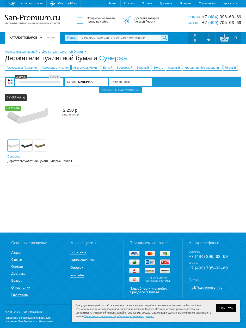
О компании (207, 3)
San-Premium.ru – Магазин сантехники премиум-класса (32, 20)
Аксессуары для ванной (21, 51)
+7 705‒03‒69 (208, 268)
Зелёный (143, 67)
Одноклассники (82, 260)
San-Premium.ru (27, 321)
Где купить (230, 3)
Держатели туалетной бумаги (62, 51)
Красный (174, 67)
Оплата (147, 3)
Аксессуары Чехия (85, 67)
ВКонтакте (78, 252)
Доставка (166, 3)
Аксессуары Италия (55, 67)
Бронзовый (124, 67)
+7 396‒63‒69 (208, 256)
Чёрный (230, 67)
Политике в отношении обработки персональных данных (119, 316)
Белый (107, 67)
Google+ (76, 267)
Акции (112, 3)
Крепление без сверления (202, 67)
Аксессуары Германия (22, 67)
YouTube (77, 275)
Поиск (71, 37)
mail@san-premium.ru (205, 287)
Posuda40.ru (67, 3)
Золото (158, 67)
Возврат (185, 3)
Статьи (129, 3)
